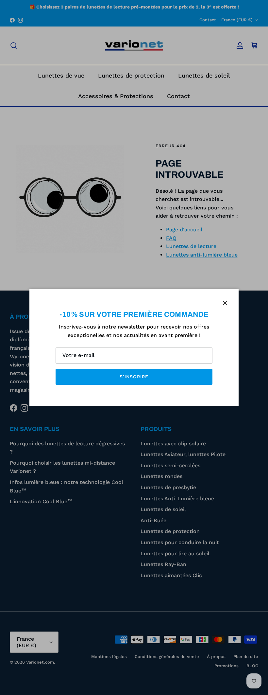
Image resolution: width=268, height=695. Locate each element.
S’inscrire (134, 376)
